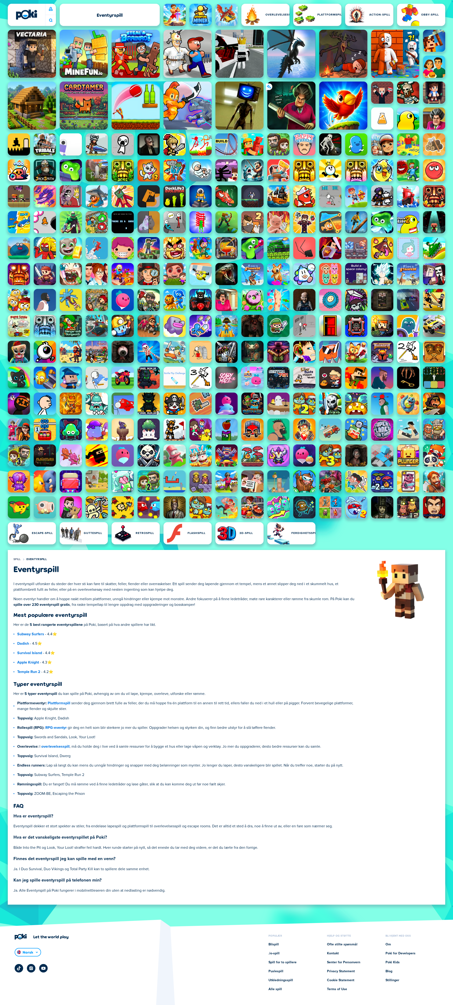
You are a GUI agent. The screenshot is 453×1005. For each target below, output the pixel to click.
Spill (17, 559)
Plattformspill (59, 703)
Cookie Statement (340, 980)
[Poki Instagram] (31, 968)
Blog (389, 971)
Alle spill (275, 989)
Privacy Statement (341, 971)
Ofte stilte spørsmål (342, 944)
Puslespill (275, 971)
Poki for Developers (400, 953)
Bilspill (273, 944)
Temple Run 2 (28, 672)
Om (388, 944)
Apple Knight (28, 662)
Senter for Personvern (343, 962)
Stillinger (392, 980)
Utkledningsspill (280, 980)
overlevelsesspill (55, 746)
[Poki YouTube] (43, 968)
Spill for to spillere (282, 962)
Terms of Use (337, 989)
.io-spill (274, 953)
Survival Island (29, 653)
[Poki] (26, 15)
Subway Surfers (30, 634)
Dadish (23, 643)
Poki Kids (393, 962)
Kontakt (333, 953)
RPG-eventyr (56, 728)
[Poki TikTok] (19, 968)
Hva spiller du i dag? (51, 20)
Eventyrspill (36, 559)
